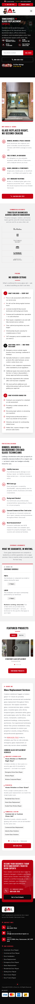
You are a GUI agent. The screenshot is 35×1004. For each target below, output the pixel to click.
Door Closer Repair (10, 975)
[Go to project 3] (17, 664)
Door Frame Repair (10, 978)
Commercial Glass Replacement (14, 827)
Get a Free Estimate (17, 897)
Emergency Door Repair (11, 962)
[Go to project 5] (20, 664)
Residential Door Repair (11, 968)
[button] (15, 650)
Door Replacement (10, 959)
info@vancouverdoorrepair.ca (18, 934)
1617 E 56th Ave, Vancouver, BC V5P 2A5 (20, 940)
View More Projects (17, 671)
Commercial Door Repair (12, 953)
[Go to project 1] (14, 664)
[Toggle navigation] (31, 11)
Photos (21, 635)
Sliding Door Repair (10, 972)
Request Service (25, 4)
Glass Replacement (10, 965)
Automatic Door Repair (11, 950)
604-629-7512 (18, 60)
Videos (13, 635)
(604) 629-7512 (13, 737)
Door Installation (9, 956)
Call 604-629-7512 (18, 196)
